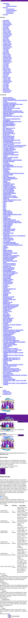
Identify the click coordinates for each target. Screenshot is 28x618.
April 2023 (6, 52)
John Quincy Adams (9, 229)
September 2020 (7, 81)
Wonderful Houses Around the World (15, 375)
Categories (6, 3)
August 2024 (6, 36)
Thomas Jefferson (9, 343)
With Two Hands (8, 374)
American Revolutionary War (12, 111)
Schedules (6, 310)
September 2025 (7, 24)
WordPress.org (7, 394)
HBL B (4, 204)
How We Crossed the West (11, 221)
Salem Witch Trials (9, 307)
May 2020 (5, 86)
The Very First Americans (11, 340)
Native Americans (8, 269)
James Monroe (7, 225)
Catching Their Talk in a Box (12, 142)
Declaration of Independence (12, 160)
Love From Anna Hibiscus (11, 243)
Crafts (5, 156)
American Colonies (9, 105)
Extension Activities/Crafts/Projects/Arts (13, 172)
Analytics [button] (2, 589)
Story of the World (9, 332)
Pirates (5, 285)
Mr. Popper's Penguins (10, 261)
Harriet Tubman (8, 201)
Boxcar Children (8, 138)
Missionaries (7, 254)
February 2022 (7, 69)
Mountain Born (8, 259)
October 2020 (6, 80)
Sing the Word (7, 319)
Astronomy (6, 120)
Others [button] (1, 606)
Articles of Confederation (11, 119)
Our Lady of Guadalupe (10, 273)
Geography (6, 182)
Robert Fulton (7, 302)
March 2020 (6, 89)
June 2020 (6, 85)
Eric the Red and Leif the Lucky (13, 166)
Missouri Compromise (10, 257)
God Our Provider (8, 190)
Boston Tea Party (8, 137)
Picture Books (7, 283)
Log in (4, 390)
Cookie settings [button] (4, 467)
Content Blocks (10, 9)
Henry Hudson (7, 211)
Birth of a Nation (8, 130)
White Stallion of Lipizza (11, 368)
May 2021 (5, 76)
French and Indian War (10, 178)
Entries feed (6, 391)
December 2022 (7, 57)
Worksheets (7, 376)
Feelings (6, 176)
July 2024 (5, 37)
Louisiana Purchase (9, 242)
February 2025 (7, 31)
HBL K (4, 209)
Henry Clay (6, 210)
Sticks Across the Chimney (11, 331)
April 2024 (6, 39)
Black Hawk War (8, 132)
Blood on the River (9, 133)
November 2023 (7, 44)
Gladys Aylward (8, 189)
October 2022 (6, 60)
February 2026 (7, 23)
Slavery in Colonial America (12, 324)
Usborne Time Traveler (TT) (11, 358)
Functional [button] (2, 573)
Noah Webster (7, 270)
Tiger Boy (6, 347)
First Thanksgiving (9, 177)
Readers (5, 294)
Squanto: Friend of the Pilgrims (13, 330)
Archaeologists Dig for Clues (12, 116)
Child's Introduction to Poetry (13, 146)
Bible (4, 126)
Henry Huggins (8, 213)
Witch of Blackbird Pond (11, 371)
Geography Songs (9, 184)
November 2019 (7, 90)
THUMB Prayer (7, 346)
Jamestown (7, 226)
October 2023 (6, 45)
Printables (6, 290)
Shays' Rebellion (8, 318)
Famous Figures (8, 174)
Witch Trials (7, 372)
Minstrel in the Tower (10, 253)
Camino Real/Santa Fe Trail (11, 140)
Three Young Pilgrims (10, 344)
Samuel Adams (7, 308)
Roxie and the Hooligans (11, 304)
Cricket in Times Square (10, 157)
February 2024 (7, 41)
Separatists (7, 315)
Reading (5, 295)
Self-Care (6, 314)
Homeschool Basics (11, 6)
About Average (8, 97)
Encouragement (8, 165)
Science (5, 312)
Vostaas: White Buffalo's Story (13, 364)
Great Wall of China (9, 196)
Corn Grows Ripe (8, 153)
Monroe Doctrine (8, 258)
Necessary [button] (2, 495)
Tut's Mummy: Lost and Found (12, 350)
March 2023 (6, 53)
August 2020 (6, 82)
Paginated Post (10, 11)
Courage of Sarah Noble (11, 154)
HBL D (4, 206)
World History (8, 377)
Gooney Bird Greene (9, 193)
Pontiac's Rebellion (9, 289)
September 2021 (7, 72)
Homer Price (7, 218)
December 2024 (7, 33)
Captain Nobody (8, 141)
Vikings (5, 363)
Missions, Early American (11, 255)
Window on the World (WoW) (12, 370)
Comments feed (7, 392)
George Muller (8, 185)
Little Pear (6, 241)
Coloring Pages (8, 150)
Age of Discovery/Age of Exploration (15, 100)
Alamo (5, 101)
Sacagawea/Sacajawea (10, 306)
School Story (7, 311)
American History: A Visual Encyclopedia (11, 109)
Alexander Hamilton (9, 103)
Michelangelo (7, 250)
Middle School (8, 251)
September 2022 (7, 61)
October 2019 (6, 92)
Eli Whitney (6, 164)
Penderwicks (7, 281)
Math (4, 249)
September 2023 (7, 46)
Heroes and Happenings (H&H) (12, 214)
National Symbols (9, 267)
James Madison (8, 223)
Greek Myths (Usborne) (10, 197)
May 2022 (5, 66)
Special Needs (7, 327)
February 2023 (7, 54)
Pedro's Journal (8, 279)
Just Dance (6, 231)
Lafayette (6, 234)
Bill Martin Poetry (9, 128)
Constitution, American (10, 152)
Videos (8, 4)
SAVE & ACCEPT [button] (5, 613)
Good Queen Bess (8, 192)
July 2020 (5, 84)
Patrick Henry (7, 275)
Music (5, 262)
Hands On (6, 198)
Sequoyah (6, 316)
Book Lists (6, 134)
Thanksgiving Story (9, 338)
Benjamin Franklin (9, 125)
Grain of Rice (7, 194)
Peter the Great (8, 282)
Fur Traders (7, 180)
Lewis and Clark (8, 238)
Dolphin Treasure (8, 161)
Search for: (3, 420)
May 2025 (5, 27)
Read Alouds (7, 292)
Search (21, 421)
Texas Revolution (8, 336)
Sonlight (6, 326)
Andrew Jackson (8, 113)
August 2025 (6, 25)
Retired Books (7, 298)
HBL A (4, 202)
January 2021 (6, 78)
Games (5, 181)
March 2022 (6, 68)
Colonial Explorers (9, 149)
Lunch (5, 246)
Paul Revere (7, 277)
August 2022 (6, 62)
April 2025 (6, 28)
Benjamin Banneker (9, 124)
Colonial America (8, 148)
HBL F (4, 207)
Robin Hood (6, 303)
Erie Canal (6, 168)
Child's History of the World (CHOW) (14, 145)
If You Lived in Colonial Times (12, 222)
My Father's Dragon (9, 263)
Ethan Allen (7, 169)
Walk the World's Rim (10, 366)
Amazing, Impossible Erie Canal (13, 104)
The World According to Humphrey (14, 342)
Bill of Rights (7, 129)
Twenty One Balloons (10, 351)
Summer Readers (8, 334)
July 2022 (5, 64)
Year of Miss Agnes (9, 379)
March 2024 (6, 40)
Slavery (5, 323)
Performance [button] (3, 582)
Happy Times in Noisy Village (12, 200)
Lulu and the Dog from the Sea (13, 245)
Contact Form (9, 13)
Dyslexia (6, 162)
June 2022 (6, 65)
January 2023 (6, 56)
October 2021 (6, 70)
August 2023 (6, 48)
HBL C (4, 205)
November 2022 (7, 58)
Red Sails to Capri (8, 296)
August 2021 (6, 73)
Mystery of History (9, 265)
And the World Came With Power (13, 112)
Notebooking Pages (9, 271)
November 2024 (7, 35)
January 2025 (6, 32)
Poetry (5, 287)
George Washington (9, 188)
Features (5, 7)
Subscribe (3, 413)
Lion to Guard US (8, 239)
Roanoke (6, 300)
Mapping (5, 247)
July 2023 (5, 49)
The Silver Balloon (9, 339)
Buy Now (5, 14)
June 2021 (6, 74)
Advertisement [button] (3, 598)
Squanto (6, 328)
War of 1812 (6, 367)
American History (8, 107)
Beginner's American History (12, 121)
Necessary (4, 496)
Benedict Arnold (8, 123)
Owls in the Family (9, 274)
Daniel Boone (7, 158)
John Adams (7, 227)
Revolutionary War (9, 299)
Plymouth (6, 286)
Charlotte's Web (8, 144)
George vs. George (9, 186)
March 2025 (6, 29)
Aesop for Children (9, 99)
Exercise (6, 170)
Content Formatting (11, 10)
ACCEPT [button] (11, 467)
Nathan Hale (7, 266)
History (5, 217)
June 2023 (6, 50)
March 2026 (6, 21)
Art (4, 117)
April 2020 (6, 88)
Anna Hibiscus (7, 115)
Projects (6, 291)
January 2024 (6, 43)
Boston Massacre (8, 136)
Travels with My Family (10, 348)
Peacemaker (7, 278)
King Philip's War (8, 233)
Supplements (7, 335)
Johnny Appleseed (9, 230)
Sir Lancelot (7, 322)
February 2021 (7, 77)
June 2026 (6, 20)
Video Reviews (7, 360)
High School (7, 215)
